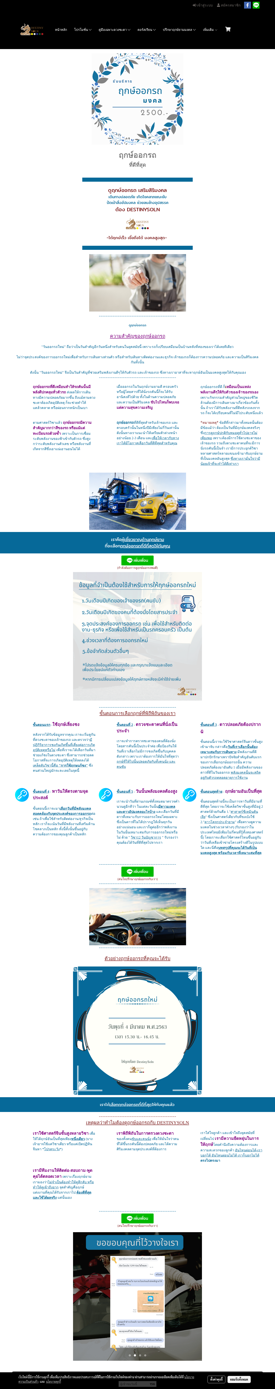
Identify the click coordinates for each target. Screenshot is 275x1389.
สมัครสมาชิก (230, 5)
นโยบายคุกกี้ (53, 1381)
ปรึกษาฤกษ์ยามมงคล (178, 30)
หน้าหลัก (61, 30)
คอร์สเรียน (145, 30)
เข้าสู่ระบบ (204, 5)
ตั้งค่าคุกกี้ (216, 1379)
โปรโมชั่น (81, 30)
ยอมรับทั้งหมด (239, 1379)
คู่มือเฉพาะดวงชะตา (113, 30)
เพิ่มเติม (209, 30)
